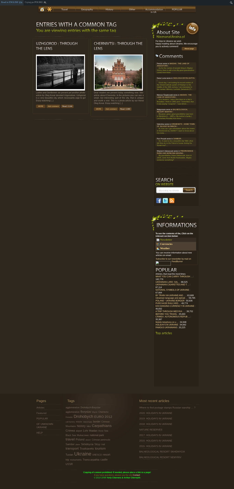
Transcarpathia (91, 459)
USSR (69, 464)
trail (103, 444)
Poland (80, 439)
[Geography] (87, 9)
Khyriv (94, 412)
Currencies (166, 244)
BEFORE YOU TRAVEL (166, 314)
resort (106, 454)
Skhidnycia (87, 444)
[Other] (132, 9)
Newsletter (166, 239)
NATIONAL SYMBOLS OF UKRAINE (172, 290)
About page (189, 49)
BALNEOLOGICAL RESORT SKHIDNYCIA (162, 451)
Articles (40, 407)
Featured (41, 413)
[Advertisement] (176, 362)
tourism (100, 448)
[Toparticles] (164, 333)
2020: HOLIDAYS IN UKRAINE (155, 413)
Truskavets (87, 448)
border (96, 421)
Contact (136, 475)
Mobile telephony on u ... (167, 322)
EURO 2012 (103, 417)
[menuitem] (231, 2)
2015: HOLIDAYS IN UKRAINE (155, 446)
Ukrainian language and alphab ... (171, 298)
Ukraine (82, 454)
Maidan (93, 430)
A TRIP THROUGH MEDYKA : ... (170, 311)
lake (89, 426)
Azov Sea (103, 431)
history (81, 426)
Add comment (53, 106)
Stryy (97, 444)
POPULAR (42, 418)
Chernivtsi (103, 412)
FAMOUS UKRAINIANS (166, 327)
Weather (165, 248)
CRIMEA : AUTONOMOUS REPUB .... (173, 316)
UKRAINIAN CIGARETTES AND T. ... (172, 284)
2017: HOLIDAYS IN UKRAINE (155, 435)
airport (79, 431)
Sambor (70, 444)
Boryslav (86, 411)
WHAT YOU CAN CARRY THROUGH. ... (174, 276)
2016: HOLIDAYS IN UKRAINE (155, 440)
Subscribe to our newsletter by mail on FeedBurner (173, 260)
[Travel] (65, 9)
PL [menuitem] (45, 2)
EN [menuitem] (20, 2)
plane (78, 444)
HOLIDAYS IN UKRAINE (167, 325)
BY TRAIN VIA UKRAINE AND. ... (171, 295)
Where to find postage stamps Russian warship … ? (167, 407)
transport (72, 448)
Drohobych (83, 416)
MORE (40, 106)
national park (97, 435)
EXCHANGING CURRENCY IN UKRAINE (175, 306)
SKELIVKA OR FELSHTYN (183, 78)
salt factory (70, 422)
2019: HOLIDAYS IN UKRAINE (155, 418)
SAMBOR (177, 139)
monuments (76, 459)
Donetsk (69, 417)
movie (79, 421)
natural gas (87, 422)
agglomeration (72, 407)
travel (70, 439)
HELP (39, 432)
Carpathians (102, 426)
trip (67, 459)
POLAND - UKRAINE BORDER (170, 301)
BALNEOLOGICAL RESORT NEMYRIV (160, 457)
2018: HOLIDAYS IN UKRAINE (155, 424)
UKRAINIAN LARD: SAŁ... (168, 282)
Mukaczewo (83, 435)
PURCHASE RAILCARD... (168, 303)
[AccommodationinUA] (154, 9)
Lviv (85, 430)
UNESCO (97, 455)
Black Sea (71, 435)
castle (104, 459)
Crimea (70, 430)
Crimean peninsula (101, 439)
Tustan (69, 454)
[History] (109, 9)
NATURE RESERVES (150, 429)
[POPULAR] (177, 9)
